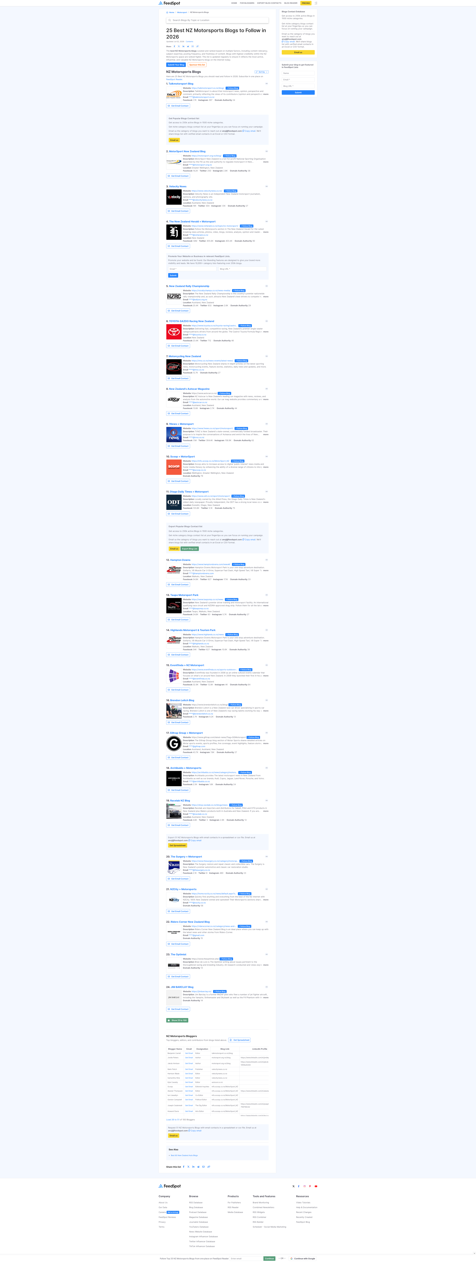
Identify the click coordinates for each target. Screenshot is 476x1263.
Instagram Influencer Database (203, 1236)
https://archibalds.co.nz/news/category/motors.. (214, 772)
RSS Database (195, 1202)
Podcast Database (197, 1212)
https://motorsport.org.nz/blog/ (206, 155)
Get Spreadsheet (178, 845)
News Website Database (200, 1231)
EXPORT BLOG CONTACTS (269, 3)
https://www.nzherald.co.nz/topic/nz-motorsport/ (215, 226)
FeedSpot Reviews (167, 1217)
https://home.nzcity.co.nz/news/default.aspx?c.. (214, 893)
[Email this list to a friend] (192, 46)
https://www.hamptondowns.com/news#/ (211, 564)
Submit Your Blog (176, 64)
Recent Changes (303, 1212)
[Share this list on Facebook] (174, 46)
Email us (174, 140)
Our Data (163, 1207)
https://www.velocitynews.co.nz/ (207, 191)
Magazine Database (198, 1217)
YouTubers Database (198, 1227)
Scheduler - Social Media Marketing (269, 1227)
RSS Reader (233, 1207)
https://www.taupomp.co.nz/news (207, 599)
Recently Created (304, 1217)
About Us (163, 1202)
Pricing (306, 3)
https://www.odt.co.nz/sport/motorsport (211, 496)
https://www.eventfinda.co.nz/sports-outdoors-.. (214, 669)
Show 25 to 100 (179, 1020)
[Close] (474, 1253)
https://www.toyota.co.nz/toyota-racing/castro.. (214, 325)
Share (168, 46)
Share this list (173, 1167)
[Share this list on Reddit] (188, 46)
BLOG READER (290, 3)
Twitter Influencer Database (202, 1241)
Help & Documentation (306, 1207)
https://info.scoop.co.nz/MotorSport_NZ (210, 461)
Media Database (235, 1212)
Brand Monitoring (261, 1202)
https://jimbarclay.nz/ (201, 991)
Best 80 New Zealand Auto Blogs (184, 1155)
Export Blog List (189, 548)
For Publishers (234, 1202)
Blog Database (196, 1207)
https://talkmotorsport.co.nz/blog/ (208, 88)
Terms (161, 1227)
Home (234, 3)
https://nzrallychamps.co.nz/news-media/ (211, 290)
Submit (173, 275)
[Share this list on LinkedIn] (183, 46)
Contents (189, 41)
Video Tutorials (303, 1202)
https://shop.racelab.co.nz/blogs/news (210, 805)
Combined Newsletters (263, 1207)
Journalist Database (198, 1222)
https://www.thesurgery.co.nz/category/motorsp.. (215, 861)
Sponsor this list (197, 64)
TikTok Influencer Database (202, 1246)
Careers (168, 1212)
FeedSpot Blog (303, 1222)
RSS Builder (258, 1222)
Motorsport (182, 12)
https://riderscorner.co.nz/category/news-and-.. (214, 926)
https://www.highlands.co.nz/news (208, 634)
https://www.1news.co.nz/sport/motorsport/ (212, 428)
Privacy (162, 1222)
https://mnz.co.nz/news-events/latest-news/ (212, 360)
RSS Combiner (259, 1217)
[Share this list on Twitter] (178, 46)
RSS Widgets (259, 1212)
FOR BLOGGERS (247, 3)
